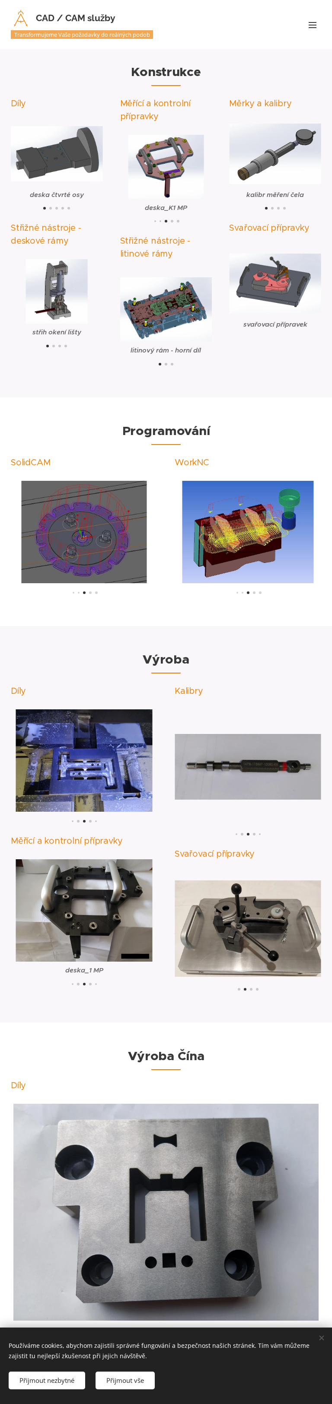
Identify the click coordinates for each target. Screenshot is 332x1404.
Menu (312, 24)
